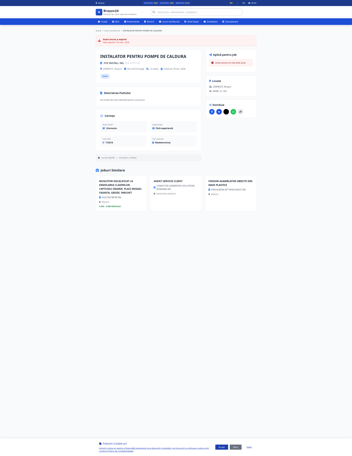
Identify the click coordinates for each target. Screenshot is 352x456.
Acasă (98, 30)
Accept (222, 447)
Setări (249, 447)
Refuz (235, 447)
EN (243, 3)
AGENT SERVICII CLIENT (168, 181)
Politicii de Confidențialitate (120, 451)
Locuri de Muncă (112, 30)
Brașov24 (111, 10)
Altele (105, 76)
